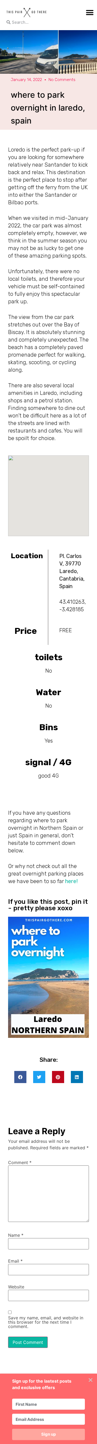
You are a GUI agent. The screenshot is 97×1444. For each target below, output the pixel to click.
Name (15, 1235)
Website (16, 1287)
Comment (20, 1162)
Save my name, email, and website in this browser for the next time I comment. (45, 1322)
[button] (90, 12)
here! (71, 881)
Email (15, 1261)
